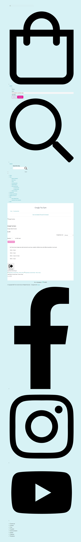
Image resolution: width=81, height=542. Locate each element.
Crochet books (16, 187)
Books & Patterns (15, 178)
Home (11, 175)
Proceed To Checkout (44, 214)
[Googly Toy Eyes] (9, 222)
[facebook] (42, 388)
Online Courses (14, 190)
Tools (13, 181)
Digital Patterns (14, 184)
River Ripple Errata (15, 198)
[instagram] (42, 462)
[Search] (26, 168)
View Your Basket (36, 214)
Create (38, 284)
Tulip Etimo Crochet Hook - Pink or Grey (15, 274)
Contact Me (12, 192)
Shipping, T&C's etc (13, 195)
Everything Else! (14, 183)
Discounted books (15, 186)
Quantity (9, 238)
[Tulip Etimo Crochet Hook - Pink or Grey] (24, 272)
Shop (11, 211)
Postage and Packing (13, 193)
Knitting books (16, 189)
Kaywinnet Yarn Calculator (16, 200)
